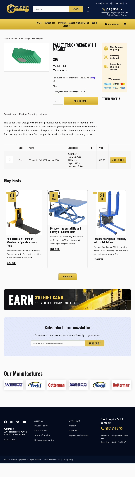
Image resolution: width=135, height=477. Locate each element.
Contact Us (118, 3)
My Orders (74, 430)
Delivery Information (44, 440)
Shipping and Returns (78, 435)
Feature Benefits (28, 114)
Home (98, 3)
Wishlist (72, 425)
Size (55, 86)
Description (10, 114)
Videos (43, 114)
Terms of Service (42, 435)
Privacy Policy (40, 425)
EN (88, 7)
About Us (38, 420)
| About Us (106, 3)
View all (67, 276)
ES (88, 10)
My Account (74, 420)
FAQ (126, 3)
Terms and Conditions (52, 459)
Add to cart (118, 160)
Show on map (9, 439)
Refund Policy (40, 430)
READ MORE (11, 262)
